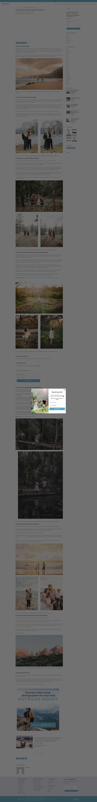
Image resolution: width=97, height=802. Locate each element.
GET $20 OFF (57, 408)
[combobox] (57, 402)
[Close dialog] (64, 390)
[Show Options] (64, 402)
